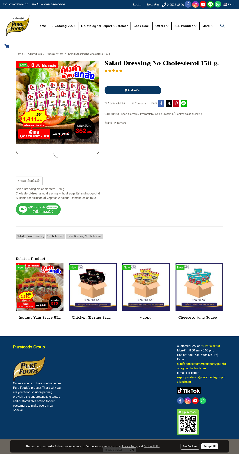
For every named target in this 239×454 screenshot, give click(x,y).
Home (42, 26)
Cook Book (142, 26)
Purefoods (120, 122)
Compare (140, 103)
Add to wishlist (116, 103)
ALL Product (184, 26)
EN (229, 4)
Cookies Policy (152, 446)
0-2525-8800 (211, 346)
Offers (160, 26)
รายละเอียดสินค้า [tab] (29, 181)
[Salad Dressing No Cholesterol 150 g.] (57, 102)
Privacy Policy (129, 446)
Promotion (146, 113)
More (206, 26)
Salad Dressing (164, 113)
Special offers (129, 113)
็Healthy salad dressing (189, 113)
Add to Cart (134, 90)
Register (153, 4)
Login (137, 4)
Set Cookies (190, 446)
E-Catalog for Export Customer (104, 26)
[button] (222, 25)
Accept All (210, 446)
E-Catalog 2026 (63, 26)
